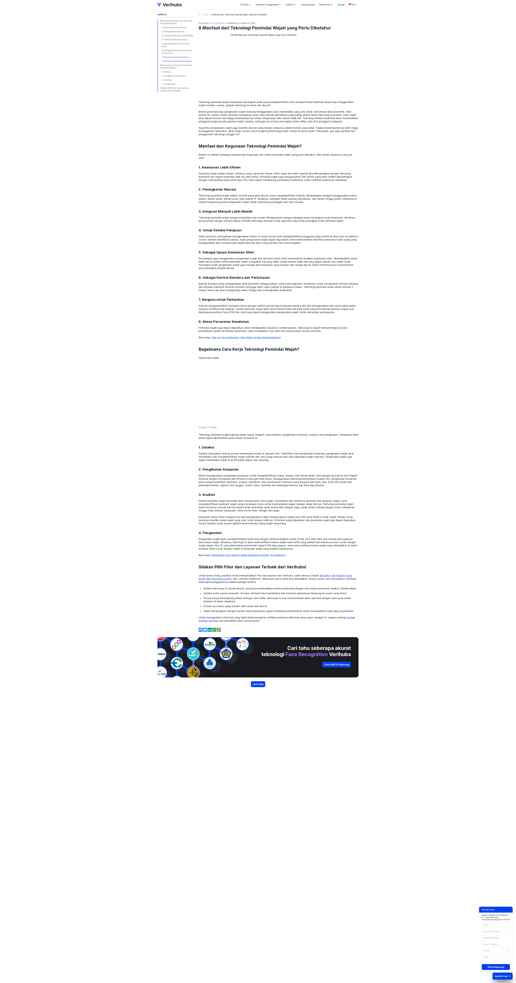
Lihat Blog (258, 684)
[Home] (201, 14)
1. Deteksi (166, 72)
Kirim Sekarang (496, 967)
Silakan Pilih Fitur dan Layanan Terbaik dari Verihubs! (174, 89)
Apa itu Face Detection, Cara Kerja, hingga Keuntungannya (246, 337)
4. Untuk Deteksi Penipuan (174, 39)
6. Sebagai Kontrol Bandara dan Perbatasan (177, 51)
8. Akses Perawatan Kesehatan (177, 61)
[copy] (219, 630)
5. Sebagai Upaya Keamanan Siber (175, 44)
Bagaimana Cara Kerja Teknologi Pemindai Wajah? (175, 66)
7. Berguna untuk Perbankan (175, 57)
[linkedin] (210, 630)
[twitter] (205, 630)
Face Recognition (218, 23)
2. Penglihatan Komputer (174, 76)
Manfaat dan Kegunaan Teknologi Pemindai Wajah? (176, 22)
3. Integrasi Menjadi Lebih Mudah (177, 35)
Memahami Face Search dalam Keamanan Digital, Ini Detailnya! (249, 555)
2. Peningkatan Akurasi (173, 31)
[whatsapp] (214, 630)
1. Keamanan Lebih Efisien (174, 27)
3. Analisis (167, 80)
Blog (206, 14)
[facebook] (201, 630)
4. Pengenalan (169, 84)
